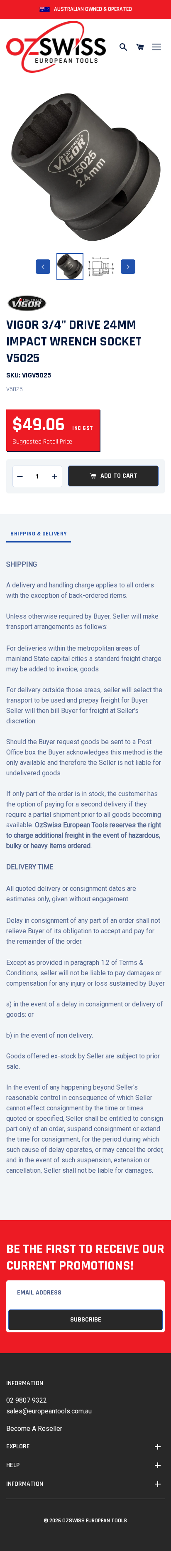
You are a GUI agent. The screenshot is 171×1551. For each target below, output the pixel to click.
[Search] (123, 47)
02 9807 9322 (26, 1400)
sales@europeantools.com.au (49, 1411)
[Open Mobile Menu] (156, 47)
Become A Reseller (34, 1429)
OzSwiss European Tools (94, 1520)
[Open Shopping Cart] (140, 47)
